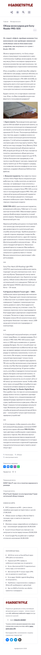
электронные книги (11, 457)
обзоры (19, 454)
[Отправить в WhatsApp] (18, 466)
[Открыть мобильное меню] (29, 12)
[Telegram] (15, 639)
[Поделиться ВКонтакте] (4, 466)
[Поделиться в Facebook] (8, 466)
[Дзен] (19, 639)
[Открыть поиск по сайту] (23, 12)
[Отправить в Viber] (15, 466)
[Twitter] (11, 639)
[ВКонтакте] (7, 639)
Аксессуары (9, 454)
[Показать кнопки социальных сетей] (12, 12)
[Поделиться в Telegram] (11, 466)
